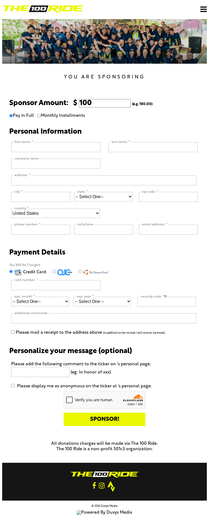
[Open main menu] (203, 9)
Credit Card (34, 272)
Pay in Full (23, 116)
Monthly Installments (63, 116)
